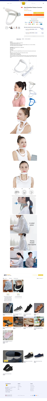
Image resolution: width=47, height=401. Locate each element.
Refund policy (32, 390)
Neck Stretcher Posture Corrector (18, 297)
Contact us (19, 385)
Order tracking (19, 386)
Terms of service (32, 386)
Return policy (32, 389)
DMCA (18, 389)
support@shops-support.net (8, 390)
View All (6, 360)
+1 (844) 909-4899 (7, 389)
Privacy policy (32, 385)
